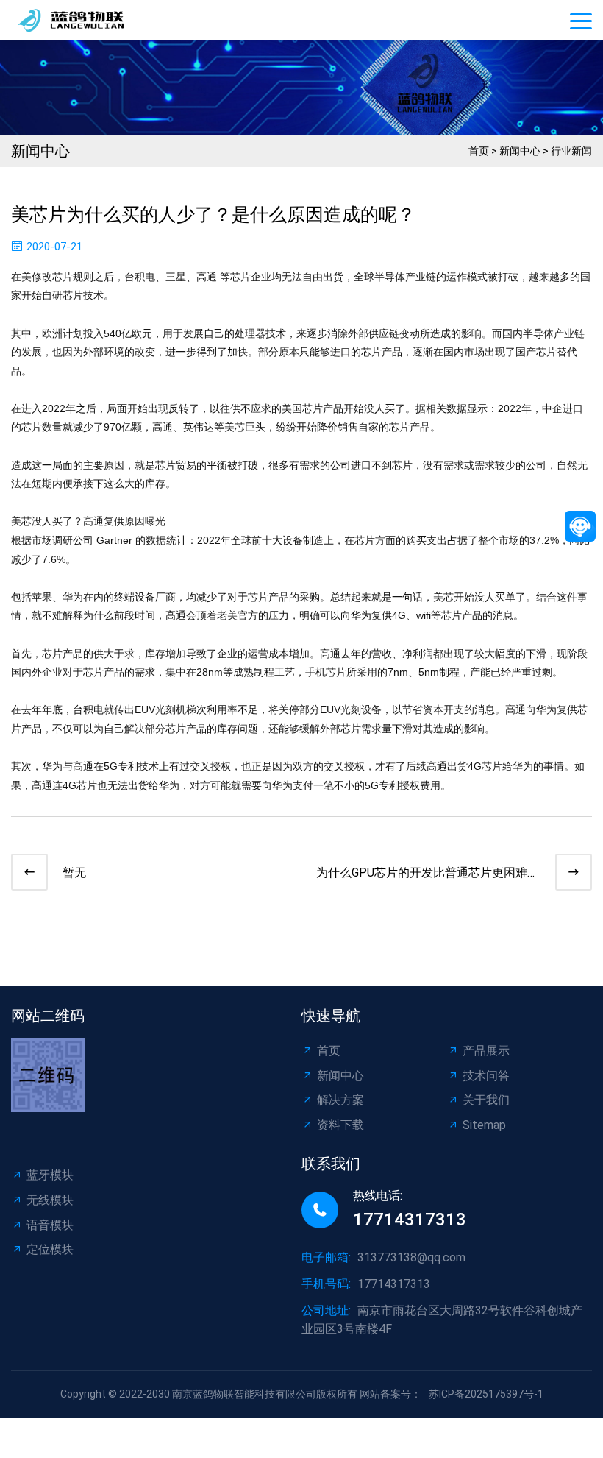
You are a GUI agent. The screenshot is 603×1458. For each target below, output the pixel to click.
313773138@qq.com (411, 1257)
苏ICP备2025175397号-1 (486, 1394)
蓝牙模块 (50, 1175)
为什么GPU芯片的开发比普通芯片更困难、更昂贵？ (427, 874)
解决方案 (340, 1100)
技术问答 (486, 1076)
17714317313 (409, 1219)
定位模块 (50, 1249)
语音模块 (50, 1225)
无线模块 (50, 1200)
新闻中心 (519, 151)
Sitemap (484, 1125)
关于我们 (486, 1100)
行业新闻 (571, 151)
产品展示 (486, 1051)
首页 (478, 151)
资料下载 (340, 1125)
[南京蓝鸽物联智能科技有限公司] (81, 20)
